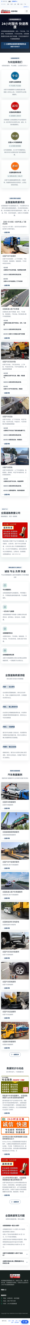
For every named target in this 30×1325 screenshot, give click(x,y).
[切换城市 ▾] (14, 1)
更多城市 (17, 1322)
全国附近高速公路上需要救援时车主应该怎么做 (13, 1262)
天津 (11, 4)
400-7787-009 (11, 1301)
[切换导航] (26, 11)
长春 (18, 4)
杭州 (21, 4)
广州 (25, 4)
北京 (8, 4)
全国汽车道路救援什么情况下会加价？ (13, 1254)
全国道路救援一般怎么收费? (11, 1225)
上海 (15, 4)
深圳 (12, 1322)
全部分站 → (26, 6)
